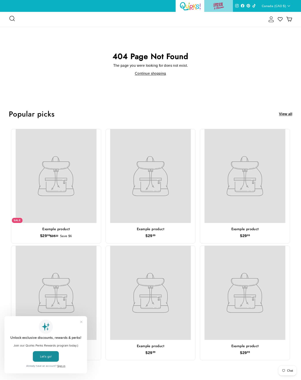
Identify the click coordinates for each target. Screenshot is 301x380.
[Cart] (289, 19)
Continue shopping (150, 73)
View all (285, 114)
